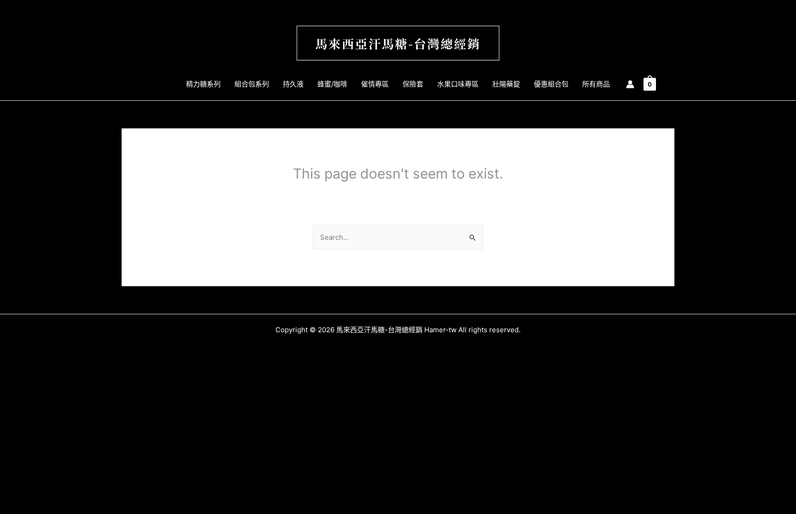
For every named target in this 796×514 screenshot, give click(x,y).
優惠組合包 (551, 84)
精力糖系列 (203, 84)
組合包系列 (251, 84)
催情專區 (375, 84)
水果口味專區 (458, 84)
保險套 (413, 84)
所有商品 (596, 84)
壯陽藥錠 (506, 84)
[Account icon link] (630, 84)
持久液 (293, 84)
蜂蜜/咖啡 (332, 84)
